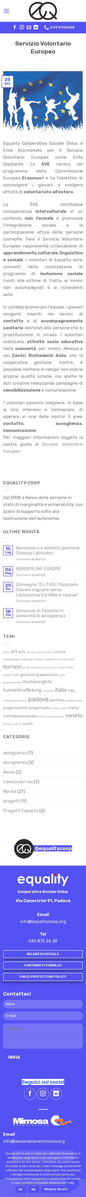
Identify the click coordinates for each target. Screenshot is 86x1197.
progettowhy (40, 708)
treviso (41, 716)
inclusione (48, 691)
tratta (73, 708)
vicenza (17, 724)
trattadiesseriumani (20, 716)
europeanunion (39, 667)
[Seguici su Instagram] (22, 27)
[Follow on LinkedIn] (36, 27)
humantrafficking (22, 690)
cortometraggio (11, 659)
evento (60, 667)
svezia (63, 708)
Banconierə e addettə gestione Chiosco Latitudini (48, 550)
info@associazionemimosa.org (34, 1141)
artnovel (31, 652)
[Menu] (6, 11)
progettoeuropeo (74, 700)
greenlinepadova (12, 682)
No (34, 1189)
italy (71, 690)
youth (28, 723)
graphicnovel (47, 674)
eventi (52, 667)
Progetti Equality (20, 810)
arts (39, 652)
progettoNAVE (15, 708)
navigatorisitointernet (15, 700)
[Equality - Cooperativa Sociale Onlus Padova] (43, 11)
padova (38, 699)
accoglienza (15, 752)
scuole (55, 708)
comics (59, 651)
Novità (9, 791)
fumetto (7, 675)
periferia (56, 700)
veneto (74, 715)
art (14, 651)
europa (12, 666)
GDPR (16, 675)
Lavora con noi (18, 781)
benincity (47, 652)
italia (61, 689)
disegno (39, 659)
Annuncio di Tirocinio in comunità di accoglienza (40, 613)
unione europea (55, 716)
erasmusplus (68, 659)
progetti (11, 801)
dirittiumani (27, 659)
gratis (62, 675)
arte (21, 651)
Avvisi (9, 772)
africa (6, 652)
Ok (21, 1189)
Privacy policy (55, 1189)
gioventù (27, 674)
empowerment (52, 659)
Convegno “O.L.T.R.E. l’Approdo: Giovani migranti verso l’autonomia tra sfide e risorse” (47, 589)
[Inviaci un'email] (29, 27)
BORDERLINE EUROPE (38, 568)
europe (26, 667)
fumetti (69, 667)
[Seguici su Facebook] (15, 27)
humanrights (37, 682)
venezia (7, 724)
